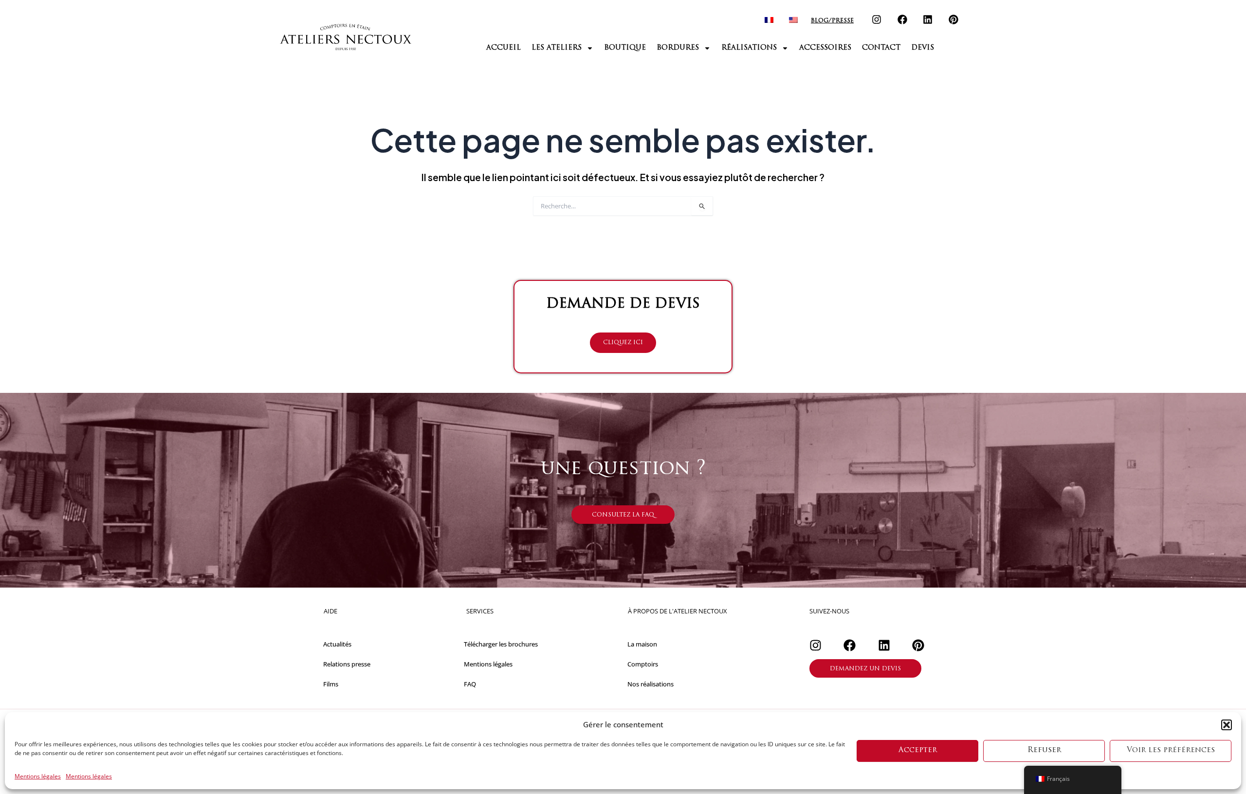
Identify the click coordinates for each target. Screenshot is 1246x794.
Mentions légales (38, 777)
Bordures (678, 48)
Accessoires (825, 48)
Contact (881, 48)
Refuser (1044, 750)
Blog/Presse (832, 21)
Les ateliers (556, 48)
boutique (625, 48)
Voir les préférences (1171, 750)
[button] (1226, 725)
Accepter (917, 750)
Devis (922, 48)
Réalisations (749, 48)
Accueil (503, 48)
